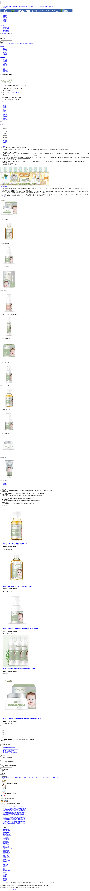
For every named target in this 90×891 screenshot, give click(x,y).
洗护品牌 (5, 61)
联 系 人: (2, 755)
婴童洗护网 (10, 6)
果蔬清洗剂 (5, 116)
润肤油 (4, 113)
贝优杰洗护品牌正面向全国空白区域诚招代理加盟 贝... (14, 825)
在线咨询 (5, 54)
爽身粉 (4, 110)
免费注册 (9, 7)
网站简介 (5, 874)
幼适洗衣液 (5, 855)
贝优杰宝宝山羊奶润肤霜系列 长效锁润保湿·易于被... (14, 806)
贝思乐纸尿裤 (6, 838)
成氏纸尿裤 (5, 841)
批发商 (15, 741)
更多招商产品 (3, 483)
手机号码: (2, 759)
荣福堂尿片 (5, 865)
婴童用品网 (15, 6)
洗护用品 (17, 43)
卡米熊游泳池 (6, 842)
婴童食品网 (5, 6)
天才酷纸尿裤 (6, 851)
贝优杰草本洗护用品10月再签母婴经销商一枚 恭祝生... (14, 818)
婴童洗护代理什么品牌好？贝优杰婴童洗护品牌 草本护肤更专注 (19, 586)
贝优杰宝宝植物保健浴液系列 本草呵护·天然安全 (13, 813)
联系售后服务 (9, 889)
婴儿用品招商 (6, 30)
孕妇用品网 (20, 6)
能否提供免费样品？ (7, 751)
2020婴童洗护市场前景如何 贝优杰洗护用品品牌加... (14, 814)
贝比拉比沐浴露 (6, 857)
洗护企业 (5, 64)
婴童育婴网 (46, 6)
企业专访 (5, 20)
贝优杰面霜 (5, 71)
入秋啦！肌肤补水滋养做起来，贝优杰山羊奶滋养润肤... (15, 823)
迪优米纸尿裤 (6, 853)
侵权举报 (5, 879)
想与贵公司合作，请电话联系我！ (10, 752)
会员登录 (5, 7)
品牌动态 (5, 52)
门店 (3, 741)
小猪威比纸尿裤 (6, 860)
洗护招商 (5, 59)
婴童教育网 (51, 6)
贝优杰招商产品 (3, 196)
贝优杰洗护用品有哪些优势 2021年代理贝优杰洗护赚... (14, 808)
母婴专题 (5, 19)
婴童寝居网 (30, 6)
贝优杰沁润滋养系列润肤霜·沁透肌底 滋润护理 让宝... (14, 821)
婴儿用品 (31, 43)
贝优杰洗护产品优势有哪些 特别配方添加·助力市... (14, 817)
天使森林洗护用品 (7, 835)
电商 (19, 741)
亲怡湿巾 (5, 869)
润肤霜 (4, 104)
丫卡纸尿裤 (5, 837)
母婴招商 (2, 25)
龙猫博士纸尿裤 (6, 834)
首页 (1, 6)
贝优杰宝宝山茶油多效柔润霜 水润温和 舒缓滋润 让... (14, 810)
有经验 (3, 773)
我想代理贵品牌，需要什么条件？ (10, 749)
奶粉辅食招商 (6, 27)
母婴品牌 (5, 15)
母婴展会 (5, 23)
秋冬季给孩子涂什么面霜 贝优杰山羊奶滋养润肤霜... (14, 819)
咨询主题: (2, 740)
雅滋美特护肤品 (6, 870)
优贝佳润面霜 (6, 832)
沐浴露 (4, 105)
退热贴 (4, 118)
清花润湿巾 (5, 864)
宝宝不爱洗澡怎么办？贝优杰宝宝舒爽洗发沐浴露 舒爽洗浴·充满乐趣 (21, 628)
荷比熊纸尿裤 (6, 846)
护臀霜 (4, 115)
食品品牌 (5, 70)
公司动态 (5, 878)
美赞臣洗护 (5, 843)
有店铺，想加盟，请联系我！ (9, 750)
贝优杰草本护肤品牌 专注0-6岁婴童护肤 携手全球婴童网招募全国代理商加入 (22, 718)
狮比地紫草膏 (6, 829)
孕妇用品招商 (6, 31)
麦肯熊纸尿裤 (6, 847)
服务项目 (5, 876)
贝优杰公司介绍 (3, 186)
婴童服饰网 (36, 6)
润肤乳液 (5, 114)
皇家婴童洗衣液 (6, 852)
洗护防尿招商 (6, 28)
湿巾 (4, 109)
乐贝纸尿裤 (5, 833)
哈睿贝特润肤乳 (6, 830)
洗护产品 (5, 60)
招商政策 (5, 50)
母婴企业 (5, 17)
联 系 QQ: (2, 766)
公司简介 (5, 872)
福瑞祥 (4, 862)
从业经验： (2, 770)
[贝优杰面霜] (6, 81)
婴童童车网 (41, 6)
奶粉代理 (8, 43)
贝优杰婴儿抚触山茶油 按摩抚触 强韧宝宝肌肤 (15, 544)
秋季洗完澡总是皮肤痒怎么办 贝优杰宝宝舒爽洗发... (14, 816)
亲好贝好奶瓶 (6, 850)
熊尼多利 (5, 861)
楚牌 (4, 868)
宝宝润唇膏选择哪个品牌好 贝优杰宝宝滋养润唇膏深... (14, 809)
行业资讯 (5, 63)
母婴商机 (5, 21)
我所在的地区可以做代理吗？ (9, 747)
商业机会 (5, 53)
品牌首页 (5, 48)
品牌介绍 (5, 140)
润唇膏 (4, 107)
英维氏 (4, 866)
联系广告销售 (3, 889)
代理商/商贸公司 (8, 741)
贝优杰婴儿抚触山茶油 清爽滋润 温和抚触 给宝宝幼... (14, 812)
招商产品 (5, 49)
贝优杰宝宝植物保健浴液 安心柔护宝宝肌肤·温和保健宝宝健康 (19, 668)
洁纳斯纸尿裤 (6, 844)
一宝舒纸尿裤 (6, 839)
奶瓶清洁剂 (5, 119)
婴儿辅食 (22, 43)
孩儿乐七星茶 (6, 856)
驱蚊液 (4, 106)
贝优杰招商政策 (3, 484)
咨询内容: (2, 743)
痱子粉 (4, 111)
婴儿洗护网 (2, 57)
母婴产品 (5, 16)
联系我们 (5, 875)
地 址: (2, 762)
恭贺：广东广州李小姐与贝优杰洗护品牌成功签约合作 (14, 822)
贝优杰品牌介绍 (3, 146)
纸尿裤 (12, 43)
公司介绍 (5, 141)
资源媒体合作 (16, 889)
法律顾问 (5, 880)
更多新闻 (2, 506)
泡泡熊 (4, 859)
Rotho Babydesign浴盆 (7, 848)
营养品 (26, 43)
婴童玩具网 (25, 6)
